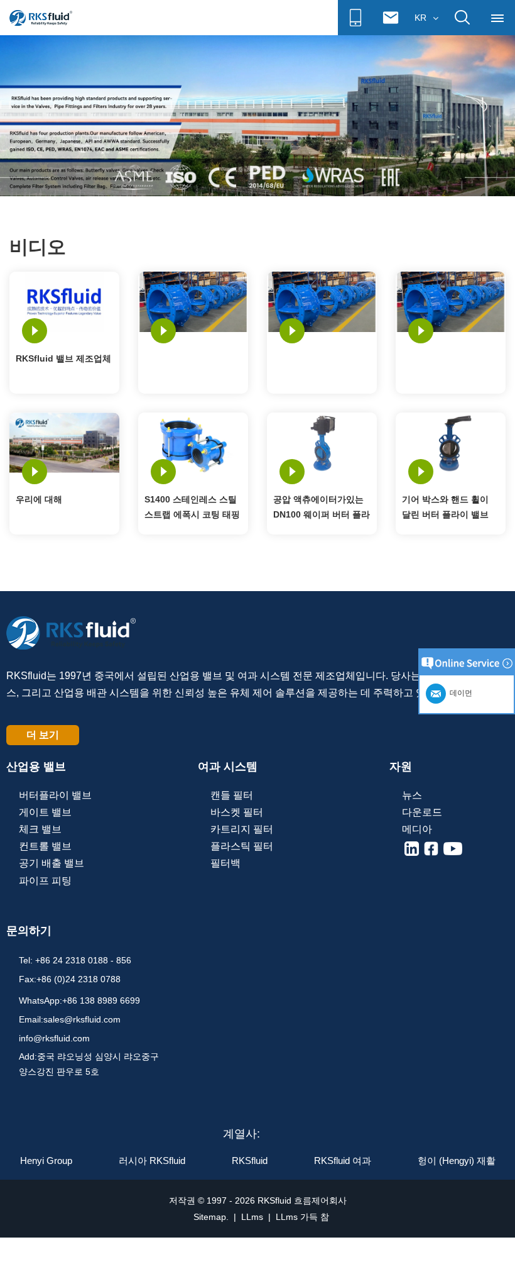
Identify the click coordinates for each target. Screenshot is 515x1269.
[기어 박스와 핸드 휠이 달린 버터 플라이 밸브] (451, 441)
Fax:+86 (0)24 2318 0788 (70, 979)
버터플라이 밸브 (55, 795)
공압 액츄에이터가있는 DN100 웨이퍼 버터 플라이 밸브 (321, 508)
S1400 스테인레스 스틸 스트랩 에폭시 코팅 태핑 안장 (192, 508)
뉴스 (412, 795)
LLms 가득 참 (302, 1217)
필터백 (225, 863)
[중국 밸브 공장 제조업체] (257, 115)
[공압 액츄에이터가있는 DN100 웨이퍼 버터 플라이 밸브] (322, 441)
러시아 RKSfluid (152, 1160)
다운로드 (422, 812)
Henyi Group (46, 1160)
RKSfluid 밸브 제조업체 (63, 358)
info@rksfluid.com (54, 1038)
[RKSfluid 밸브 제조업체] (64, 301)
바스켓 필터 (236, 812)
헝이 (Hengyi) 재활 (457, 1160)
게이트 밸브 (45, 812)
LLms (252, 1217)
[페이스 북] (431, 848)
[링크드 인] (411, 848)
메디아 (417, 829)
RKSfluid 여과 (342, 1160)
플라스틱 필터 (241, 846)
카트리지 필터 (241, 829)
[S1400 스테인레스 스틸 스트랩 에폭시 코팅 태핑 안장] (193, 441)
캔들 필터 (231, 795)
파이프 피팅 (45, 880)
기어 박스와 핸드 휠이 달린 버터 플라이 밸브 (445, 506)
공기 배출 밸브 (51, 863)
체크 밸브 (40, 829)
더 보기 (42, 734)
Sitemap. (211, 1217)
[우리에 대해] (64, 441)
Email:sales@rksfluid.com (70, 1019)
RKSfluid (250, 1160)
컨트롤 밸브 (45, 846)
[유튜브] (452, 848)
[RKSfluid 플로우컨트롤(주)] (40, 17)
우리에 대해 (39, 499)
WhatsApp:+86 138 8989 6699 (79, 1000)
